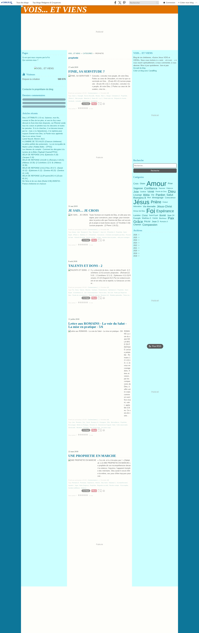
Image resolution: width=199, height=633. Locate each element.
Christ (145, 215)
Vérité (150, 191)
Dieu (172, 191)
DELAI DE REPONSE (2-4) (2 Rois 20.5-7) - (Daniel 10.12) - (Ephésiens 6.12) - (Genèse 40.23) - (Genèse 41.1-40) (43, 170)
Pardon (160, 194)
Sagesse (138, 188)
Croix (135, 183)
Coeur (165, 202)
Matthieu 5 (146, 218)
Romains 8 (139, 197)
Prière (156, 202)
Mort (149, 198)
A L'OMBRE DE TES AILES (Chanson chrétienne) (41, 142)
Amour (156, 183)
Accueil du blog (139, 68)
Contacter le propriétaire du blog (37, 89)
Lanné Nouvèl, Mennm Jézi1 (33, 139)
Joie (136, 191)
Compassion (149, 224)
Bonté (162, 215)
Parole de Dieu (161, 191)
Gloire (142, 184)
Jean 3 (155, 221)
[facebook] (115, 2)
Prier (170, 183)
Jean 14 (170, 215)
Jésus (141, 202)
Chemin (137, 225)
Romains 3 (164, 221)
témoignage (158, 198)
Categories (88, 53)
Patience (170, 188)
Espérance (165, 211)
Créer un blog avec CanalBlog (145, 71)
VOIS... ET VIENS (74, 53)
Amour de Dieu (139, 211)
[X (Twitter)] (119, 2)
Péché (147, 222)
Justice (143, 191)
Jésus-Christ (164, 206)
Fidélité (155, 218)
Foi (150, 211)
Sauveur (162, 188)
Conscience (170, 198)
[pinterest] (124, 2)
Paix (171, 218)
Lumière (137, 215)
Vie (152, 195)
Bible (146, 194)
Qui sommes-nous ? (30, 60)
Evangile (137, 218)
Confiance (150, 188)
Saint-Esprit (153, 215)
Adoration (137, 206)
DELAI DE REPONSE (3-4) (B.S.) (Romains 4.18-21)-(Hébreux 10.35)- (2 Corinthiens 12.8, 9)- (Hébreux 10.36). (43, 162)
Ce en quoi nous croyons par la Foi (36, 57)
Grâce (138, 221)
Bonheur (163, 218)
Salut (170, 194)
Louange (137, 195)
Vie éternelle (149, 206)
